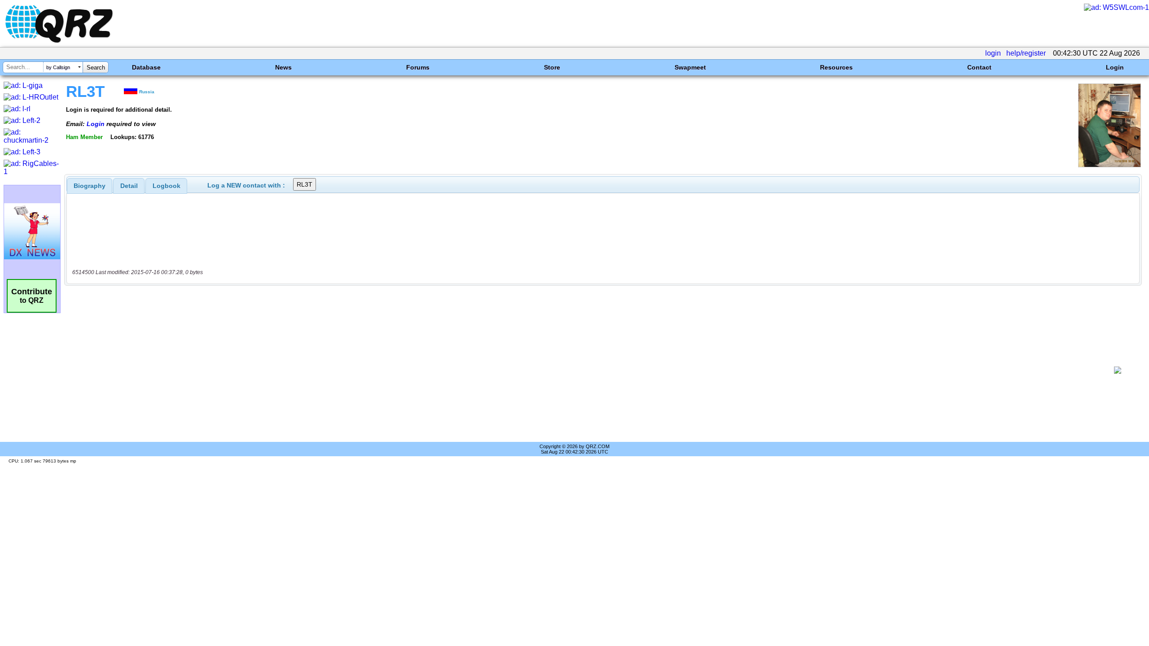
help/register (1026, 53)
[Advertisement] (586, 370)
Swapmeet (690, 67)
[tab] (89, 185)
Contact (979, 67)
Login (1115, 67)
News (283, 67)
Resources (836, 67)
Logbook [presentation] (166, 185)
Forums (418, 67)
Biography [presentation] (89, 185)
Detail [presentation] (129, 185)
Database (146, 67)
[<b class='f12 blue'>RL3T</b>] (1109, 165)
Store (552, 67)
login (993, 53)
